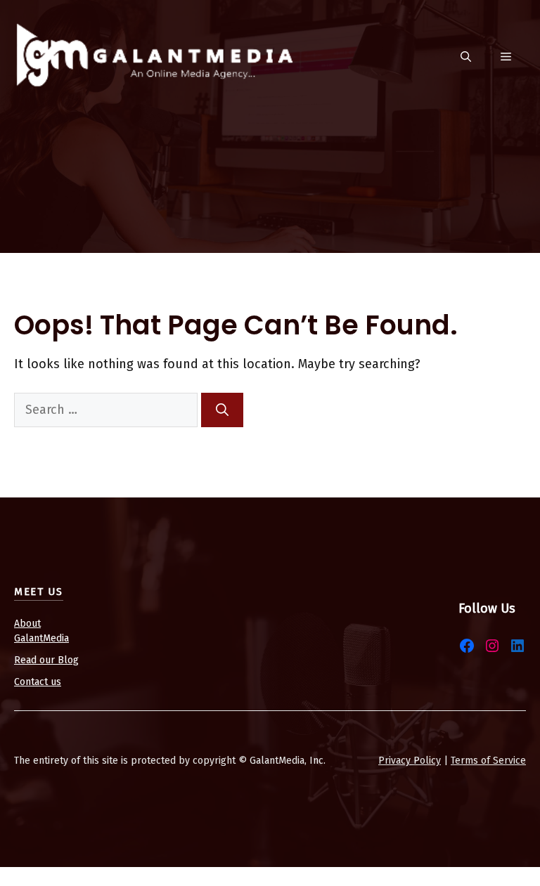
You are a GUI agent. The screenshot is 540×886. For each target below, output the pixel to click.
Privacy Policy (409, 761)
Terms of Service (488, 761)
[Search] (222, 410)
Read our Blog (46, 660)
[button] (466, 57)
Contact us (37, 682)
